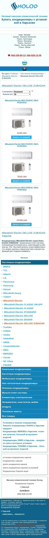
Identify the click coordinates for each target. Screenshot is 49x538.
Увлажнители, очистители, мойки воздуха (20, 404)
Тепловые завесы (12, 411)
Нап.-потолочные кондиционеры (20, 383)
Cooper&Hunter (11, 346)
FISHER (7, 365)
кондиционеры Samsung (26, 526)
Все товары (8, 416)
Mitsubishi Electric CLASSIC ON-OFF (23, 304)
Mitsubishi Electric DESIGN (18, 319)
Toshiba (7, 327)
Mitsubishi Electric (10, 76)
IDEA (6, 350)
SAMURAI (8, 338)
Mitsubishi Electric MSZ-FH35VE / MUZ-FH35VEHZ (22, 145)
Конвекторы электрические (17, 397)
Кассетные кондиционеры (16, 374)
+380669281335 (19, 514)
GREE (6, 342)
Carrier (6, 357)
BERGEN (8, 354)
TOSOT (7, 297)
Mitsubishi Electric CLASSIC (19, 308)
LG (4, 278)
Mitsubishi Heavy (12, 293)
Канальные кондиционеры (16, 369)
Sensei (6, 289)
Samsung (8, 285)
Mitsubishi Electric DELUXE (18, 316)
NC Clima (8, 361)
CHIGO (6, 331)
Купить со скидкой (21, 137)
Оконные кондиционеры (15, 388)
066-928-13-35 (34, 55)
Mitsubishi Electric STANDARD (20, 312)
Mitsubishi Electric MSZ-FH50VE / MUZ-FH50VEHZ (22, 189)
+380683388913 (7, 514)
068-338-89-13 (18, 55)
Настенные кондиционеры (32, 73)
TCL (5, 270)
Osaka (6, 335)
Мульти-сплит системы (14, 393)
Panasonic (8, 282)
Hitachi (7, 274)
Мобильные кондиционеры (17, 378)
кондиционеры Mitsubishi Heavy (27, 524)
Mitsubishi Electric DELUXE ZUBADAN (24, 323)
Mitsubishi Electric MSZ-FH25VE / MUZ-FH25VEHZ (22, 102)
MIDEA (6, 266)
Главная (14, 73)
